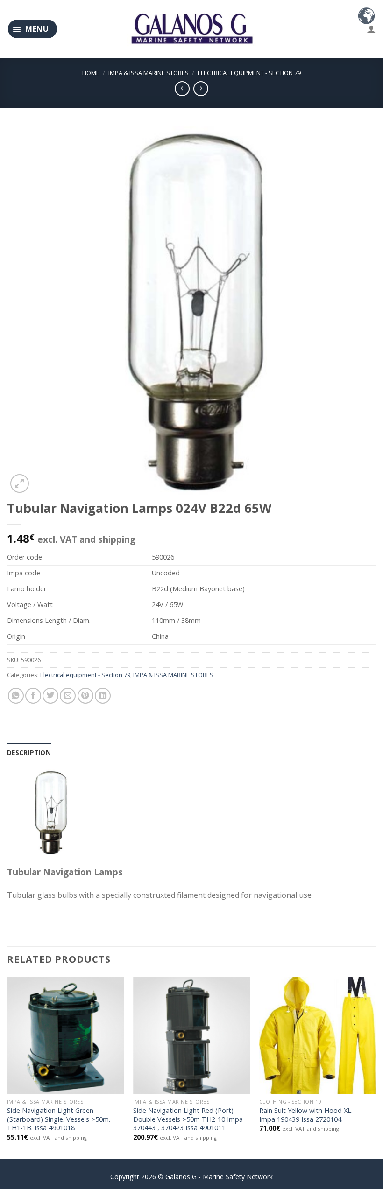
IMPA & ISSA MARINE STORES (148, 73)
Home (90, 73)
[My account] (371, 29)
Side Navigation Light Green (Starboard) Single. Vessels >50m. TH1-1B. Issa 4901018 (58, 1119)
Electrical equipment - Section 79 (249, 73)
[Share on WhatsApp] (16, 696)
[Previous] (7, 1067)
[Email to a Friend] (68, 696)
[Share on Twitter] (50, 696)
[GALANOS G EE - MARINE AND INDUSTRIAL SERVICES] (191, 29)
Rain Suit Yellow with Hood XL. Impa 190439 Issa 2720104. (306, 1115)
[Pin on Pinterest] (85, 696)
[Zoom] (19, 483)
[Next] (376, 1067)
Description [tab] (29, 752)
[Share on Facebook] (33, 696)
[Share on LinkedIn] (103, 696)
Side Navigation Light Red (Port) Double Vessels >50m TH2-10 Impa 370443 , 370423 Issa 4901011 (188, 1119)
